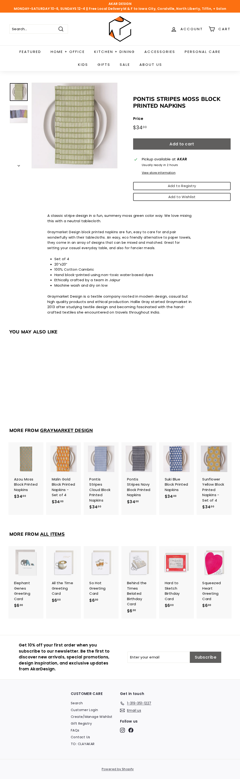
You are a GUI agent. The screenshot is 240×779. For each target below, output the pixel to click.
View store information (159, 173)
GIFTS (104, 64)
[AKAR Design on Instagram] (122, 730)
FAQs (75, 730)
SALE (125, 64)
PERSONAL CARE (203, 51)
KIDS (83, 64)
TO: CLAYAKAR (83, 744)
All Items (52, 534)
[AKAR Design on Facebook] (130, 730)
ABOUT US (150, 64)
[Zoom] (74, 125)
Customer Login (84, 710)
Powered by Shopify (118, 769)
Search (77, 703)
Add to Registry (182, 185)
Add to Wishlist (182, 196)
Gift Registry (81, 723)
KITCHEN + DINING (114, 51)
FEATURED (30, 51)
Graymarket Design (66, 430)
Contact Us (80, 737)
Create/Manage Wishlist (91, 716)
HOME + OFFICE (68, 51)
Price (138, 118)
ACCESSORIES (159, 51)
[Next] (18, 165)
